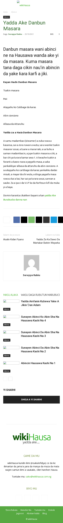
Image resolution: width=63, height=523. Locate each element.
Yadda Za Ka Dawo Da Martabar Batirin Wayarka (46, 241)
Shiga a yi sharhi (31, 399)
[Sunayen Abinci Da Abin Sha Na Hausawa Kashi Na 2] (11, 351)
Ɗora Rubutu (11, 510)
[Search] (58, 4)
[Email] (39, 220)
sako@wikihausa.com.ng (38, 476)
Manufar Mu (26, 510)
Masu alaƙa (10, 294)
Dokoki (51, 510)
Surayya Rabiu (15, 34)
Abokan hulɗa (33, 513)
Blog (44, 513)
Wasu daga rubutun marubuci (40, 294)
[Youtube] (44, 498)
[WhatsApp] (31, 220)
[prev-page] (5, 379)
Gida (5, 12)
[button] (5, 4)
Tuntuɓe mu (39, 510)
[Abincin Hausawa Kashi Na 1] (11, 366)
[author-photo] (31, 270)
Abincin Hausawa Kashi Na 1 (38, 363)
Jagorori (20, 513)
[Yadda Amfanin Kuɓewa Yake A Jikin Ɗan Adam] (11, 305)
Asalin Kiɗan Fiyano (13, 239)
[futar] (46, 220)
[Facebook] (16, 220)
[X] (24, 220)
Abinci (14, 12)
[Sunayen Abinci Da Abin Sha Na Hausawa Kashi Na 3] (11, 336)
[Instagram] (27, 498)
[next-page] (10, 379)
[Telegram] (54, 220)
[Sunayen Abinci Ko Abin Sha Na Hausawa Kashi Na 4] (11, 320)
